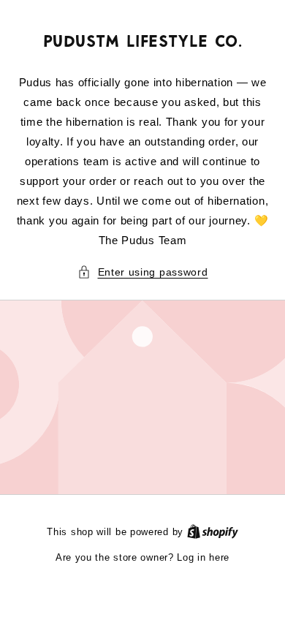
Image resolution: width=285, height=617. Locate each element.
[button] (142, 272)
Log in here (203, 557)
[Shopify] (212, 531)
